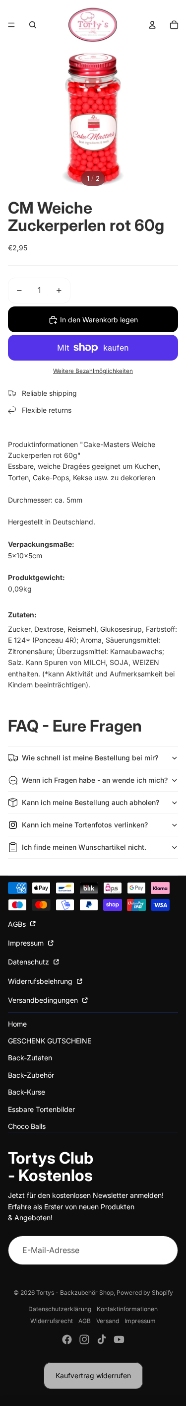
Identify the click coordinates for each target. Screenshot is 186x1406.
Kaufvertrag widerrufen (93, 1375)
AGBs (18, 924)
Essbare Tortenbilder (41, 1109)
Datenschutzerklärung (59, 1309)
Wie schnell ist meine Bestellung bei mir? (90, 757)
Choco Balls (27, 1126)
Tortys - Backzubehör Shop (75, 1292)
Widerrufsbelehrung (41, 981)
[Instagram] (84, 1339)
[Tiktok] (102, 1339)
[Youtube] (119, 1339)
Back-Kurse (26, 1092)
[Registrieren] (163, 1250)
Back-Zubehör (31, 1075)
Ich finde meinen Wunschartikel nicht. (84, 847)
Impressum (27, 943)
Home (17, 1024)
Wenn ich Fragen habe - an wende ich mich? (95, 780)
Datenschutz (29, 962)
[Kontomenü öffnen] (152, 25)
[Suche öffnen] (33, 25)
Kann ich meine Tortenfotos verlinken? (85, 824)
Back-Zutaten (30, 1057)
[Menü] (11, 24)
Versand (107, 1321)
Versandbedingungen (44, 1000)
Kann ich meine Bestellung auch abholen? (90, 802)
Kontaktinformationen (127, 1309)
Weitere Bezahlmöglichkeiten (93, 371)
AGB (84, 1321)
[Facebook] (67, 1339)
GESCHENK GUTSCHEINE (49, 1040)
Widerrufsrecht (51, 1321)
